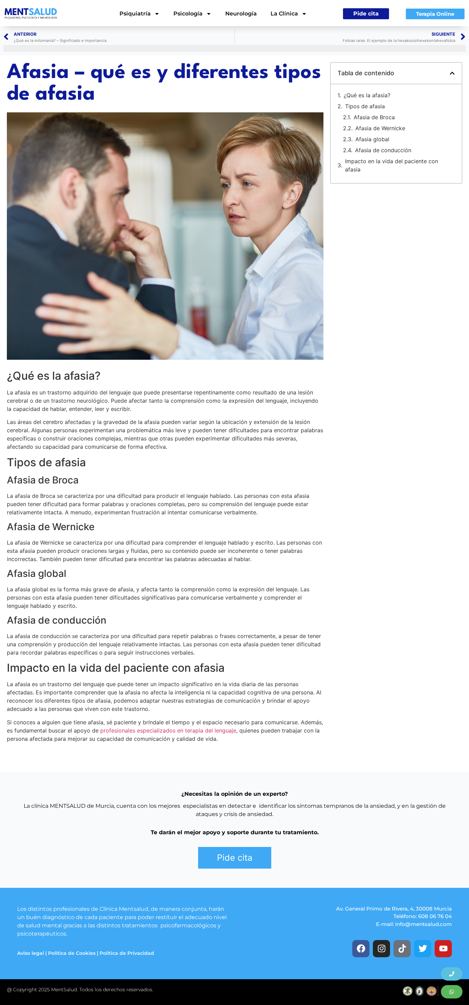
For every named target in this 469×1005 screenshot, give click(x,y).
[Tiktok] (402, 948)
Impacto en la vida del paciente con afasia (391, 165)
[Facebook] (360, 948)
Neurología (241, 13)
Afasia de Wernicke (380, 128)
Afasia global (372, 139)
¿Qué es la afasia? (367, 95)
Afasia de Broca (374, 117)
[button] (452, 73)
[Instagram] (381, 948)
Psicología (188, 13)
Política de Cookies (71, 953)
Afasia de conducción (383, 150)
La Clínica (284, 13)
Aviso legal (30, 953)
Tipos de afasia (365, 106)
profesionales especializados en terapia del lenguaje (168, 730)
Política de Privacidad (127, 953)
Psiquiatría (135, 13)
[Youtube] (443, 948)
